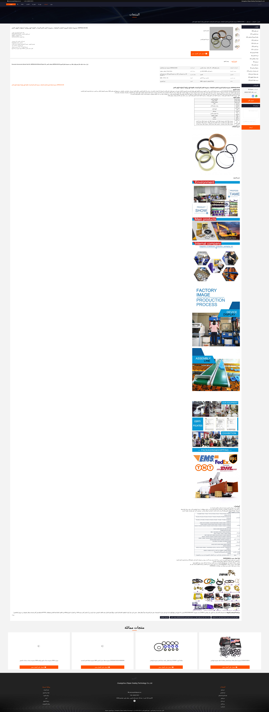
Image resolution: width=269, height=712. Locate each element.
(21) (254, 49)
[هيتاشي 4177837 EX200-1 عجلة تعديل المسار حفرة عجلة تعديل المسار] (39, 646)
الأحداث (27, 4)
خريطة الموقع (46, 701)
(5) (255, 64)
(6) (254, 55)
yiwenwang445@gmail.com (15, 1)
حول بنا (39, 4)
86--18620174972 (29, 1)
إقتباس (11, 4)
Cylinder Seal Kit (164, 617)
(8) (255, 61)
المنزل (258, 21)
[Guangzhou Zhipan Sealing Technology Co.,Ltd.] (260, 4)
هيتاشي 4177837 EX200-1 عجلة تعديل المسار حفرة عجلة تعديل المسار (39, 660)
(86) (255, 31)
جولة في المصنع (46, 692)
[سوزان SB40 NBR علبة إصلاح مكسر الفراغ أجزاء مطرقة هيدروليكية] (102, 646)
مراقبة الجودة (46, 695)
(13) (252, 71)
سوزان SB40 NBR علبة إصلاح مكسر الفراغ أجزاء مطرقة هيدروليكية (103, 660)
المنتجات (46, 4)
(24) (252, 37)
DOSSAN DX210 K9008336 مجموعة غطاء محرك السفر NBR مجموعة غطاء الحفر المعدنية (230, 660)
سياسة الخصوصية (46, 704)
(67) (254, 34)
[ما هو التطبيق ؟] (256, 96)
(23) (255, 40)
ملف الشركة (46, 690)
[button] (237, 49)
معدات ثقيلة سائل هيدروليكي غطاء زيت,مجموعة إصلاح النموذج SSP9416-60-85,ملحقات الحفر (190, 617)
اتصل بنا (34, 4)
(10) (254, 43)
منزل (51, 4)
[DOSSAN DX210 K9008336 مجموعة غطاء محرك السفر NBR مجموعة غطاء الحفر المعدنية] (230, 646)
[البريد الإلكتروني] (253, 96)
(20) (255, 46)
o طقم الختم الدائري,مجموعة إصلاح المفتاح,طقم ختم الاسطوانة (225, 617)
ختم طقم (248, 21)
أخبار (46, 698)
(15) (253, 80)
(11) (254, 58)
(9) (254, 52)
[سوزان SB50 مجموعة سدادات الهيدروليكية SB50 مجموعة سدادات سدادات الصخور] (166, 646)
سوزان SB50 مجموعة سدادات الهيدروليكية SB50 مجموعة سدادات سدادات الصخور (166, 660)
